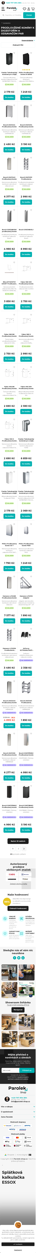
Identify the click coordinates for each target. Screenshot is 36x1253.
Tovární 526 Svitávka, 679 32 (18, 1005)
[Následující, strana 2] (24, 848)
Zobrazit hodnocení (18, 908)
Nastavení (18, 1250)
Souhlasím (19, 1244)
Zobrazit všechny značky (18, 884)
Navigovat (18, 1010)
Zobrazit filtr (18, 45)
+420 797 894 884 (19, 1098)
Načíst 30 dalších (18, 841)
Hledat (29, 15)
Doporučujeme (27, 40)
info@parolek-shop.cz (20, 1101)
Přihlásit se (26, 1070)
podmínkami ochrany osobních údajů (18, 1078)
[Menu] (3, 8)
